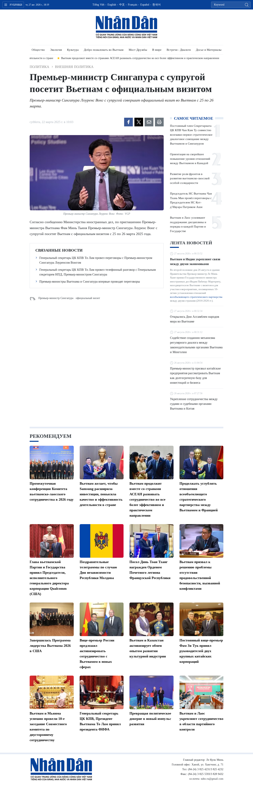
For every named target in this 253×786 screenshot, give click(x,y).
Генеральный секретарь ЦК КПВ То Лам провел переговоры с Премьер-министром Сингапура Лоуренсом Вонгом (95, 260)
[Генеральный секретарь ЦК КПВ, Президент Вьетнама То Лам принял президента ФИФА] (102, 692)
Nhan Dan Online (126, 27)
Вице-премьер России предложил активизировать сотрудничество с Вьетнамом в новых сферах (97, 653)
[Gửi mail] (149, 122)
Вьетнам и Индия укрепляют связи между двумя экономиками (195, 262)
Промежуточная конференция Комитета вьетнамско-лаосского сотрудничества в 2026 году (52, 491)
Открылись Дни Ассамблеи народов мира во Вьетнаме (194, 319)
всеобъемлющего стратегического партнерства (196, 296)
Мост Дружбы (138, 49)
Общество (38, 49)
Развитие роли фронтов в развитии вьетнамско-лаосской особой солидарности (190, 178)
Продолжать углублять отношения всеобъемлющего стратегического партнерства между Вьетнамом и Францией (198, 496)
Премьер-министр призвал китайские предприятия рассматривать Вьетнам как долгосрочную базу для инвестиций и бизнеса (195, 375)
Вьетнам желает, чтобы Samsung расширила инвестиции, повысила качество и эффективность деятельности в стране (101, 494)
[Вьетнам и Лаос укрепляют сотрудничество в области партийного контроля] (201, 692)
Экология (56, 49)
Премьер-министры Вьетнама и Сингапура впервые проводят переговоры (89, 281)
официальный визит (88, 298)
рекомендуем (51, 436)
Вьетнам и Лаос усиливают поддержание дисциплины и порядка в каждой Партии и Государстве (188, 224)
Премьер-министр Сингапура (55, 298)
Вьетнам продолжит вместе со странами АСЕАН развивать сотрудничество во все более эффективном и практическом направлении (147, 499)
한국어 (156, 4)
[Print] (159, 122)
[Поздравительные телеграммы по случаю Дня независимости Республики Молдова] (102, 541)
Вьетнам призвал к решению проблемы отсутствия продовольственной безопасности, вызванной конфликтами (199, 575)
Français (132, 4)
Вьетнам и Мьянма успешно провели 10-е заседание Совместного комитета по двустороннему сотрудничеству (48, 726)
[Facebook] (128, 122)
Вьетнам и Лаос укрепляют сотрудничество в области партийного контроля (201, 721)
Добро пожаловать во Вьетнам (104, 49)
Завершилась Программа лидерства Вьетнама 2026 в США (50, 645)
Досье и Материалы (208, 49)
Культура (73, 49)
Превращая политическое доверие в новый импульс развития (150, 718)
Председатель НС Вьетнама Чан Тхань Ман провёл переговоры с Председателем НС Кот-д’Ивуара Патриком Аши (191, 200)
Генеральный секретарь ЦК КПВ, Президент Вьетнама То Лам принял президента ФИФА (100, 721)
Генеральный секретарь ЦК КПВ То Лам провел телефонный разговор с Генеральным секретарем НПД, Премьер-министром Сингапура (97, 272)
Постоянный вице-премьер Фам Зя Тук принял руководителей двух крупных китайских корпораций (201, 651)
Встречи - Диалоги (179, 49)
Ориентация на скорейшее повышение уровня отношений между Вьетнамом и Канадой (190, 159)
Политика (39, 67)
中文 (122, 4)
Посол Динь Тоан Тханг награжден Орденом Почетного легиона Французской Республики (149, 570)
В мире (156, 49)
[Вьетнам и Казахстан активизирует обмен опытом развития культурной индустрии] (151, 619)
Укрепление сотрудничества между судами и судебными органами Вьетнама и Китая (194, 403)
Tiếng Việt (98, 4)
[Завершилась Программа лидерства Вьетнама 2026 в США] (52, 619)
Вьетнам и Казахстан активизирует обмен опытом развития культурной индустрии (147, 648)
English (112, 4)
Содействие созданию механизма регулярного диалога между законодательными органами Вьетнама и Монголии (196, 345)
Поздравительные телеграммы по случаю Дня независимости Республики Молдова (98, 570)
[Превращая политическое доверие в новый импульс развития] (151, 692)
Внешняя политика (74, 67)
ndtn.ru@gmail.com (212, 778)
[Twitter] (138, 122)
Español (144, 4)
